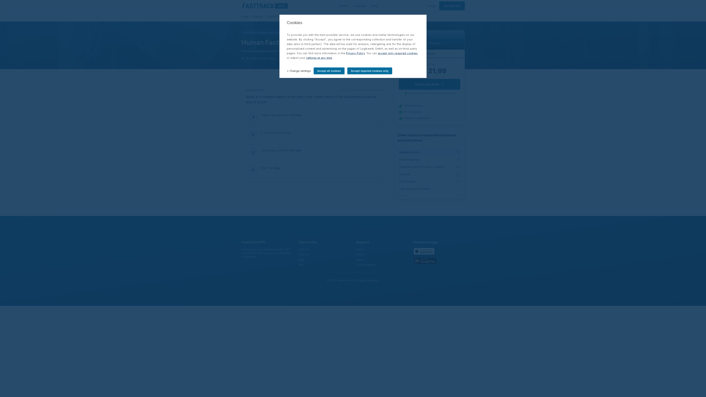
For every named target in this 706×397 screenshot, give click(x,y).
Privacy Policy (355, 53)
